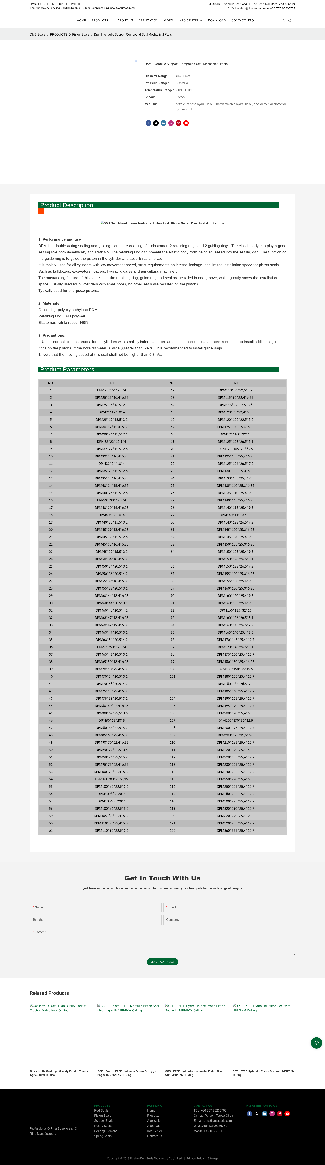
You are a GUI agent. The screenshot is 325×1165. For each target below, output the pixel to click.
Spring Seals (103, 1136)
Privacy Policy (196, 1158)
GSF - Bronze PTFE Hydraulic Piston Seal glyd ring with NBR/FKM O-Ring (126, 1073)
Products (153, 1115)
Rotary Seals (103, 1125)
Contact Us (154, 1136)
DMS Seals (37, 34)
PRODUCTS (58, 34)
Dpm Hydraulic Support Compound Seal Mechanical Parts (133, 34)
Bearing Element (105, 1131)
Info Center (154, 1131)
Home (151, 1110)
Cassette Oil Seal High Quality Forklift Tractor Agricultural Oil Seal (59, 1073)
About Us (153, 1125)
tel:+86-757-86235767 (280, 8)
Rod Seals (101, 1110)
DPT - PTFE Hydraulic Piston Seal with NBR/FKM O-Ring (264, 1073)
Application (154, 1120)
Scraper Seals (103, 1120)
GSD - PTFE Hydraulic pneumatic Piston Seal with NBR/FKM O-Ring (193, 1073)
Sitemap (212, 1158)
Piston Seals (80, 34)
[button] (253, 20)
